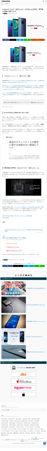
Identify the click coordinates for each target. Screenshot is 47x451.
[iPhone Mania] (5, 1)
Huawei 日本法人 (10, 215)
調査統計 (4, 435)
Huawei (7, 217)
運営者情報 (8, 439)
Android (11, 418)
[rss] (31, 275)
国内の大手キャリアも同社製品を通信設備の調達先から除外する (17, 85)
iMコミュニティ (18, 254)
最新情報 (5, 13)
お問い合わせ (13, 439)
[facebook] (16, 275)
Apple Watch (36, 418)
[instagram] (21, 275)
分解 (23, 259)
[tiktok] (23, 275)
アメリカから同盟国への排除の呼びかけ (24, 80)
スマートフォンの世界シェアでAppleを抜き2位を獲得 (27, 207)
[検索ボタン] (43, 1)
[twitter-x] (18, 275)
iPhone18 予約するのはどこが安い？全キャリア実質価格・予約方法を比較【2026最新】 (24, 230)
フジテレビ (22, 215)
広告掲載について (23, 441)
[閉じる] (45, 437)
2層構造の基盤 (9, 201)
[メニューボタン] (46, 1)
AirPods (4, 418)
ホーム (3, 439)
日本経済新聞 (29, 215)
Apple (18, 418)
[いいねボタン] (3, 222)
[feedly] (29, 275)
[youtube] (26, 275)
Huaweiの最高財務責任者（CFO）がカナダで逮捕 (18, 92)
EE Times (17, 215)
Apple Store (26, 418)
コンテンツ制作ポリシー (22, 439)
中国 (21, 259)
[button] (5, 40)
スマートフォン (16, 259)
